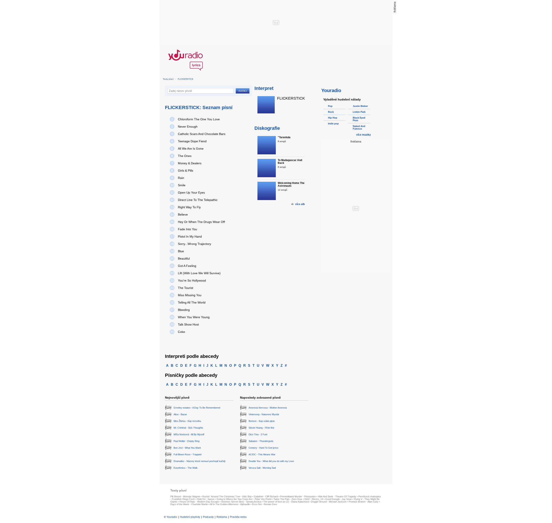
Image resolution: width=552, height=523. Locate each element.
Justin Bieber (360, 106)
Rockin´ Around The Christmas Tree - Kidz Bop (227, 496)
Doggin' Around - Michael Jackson (329, 501)
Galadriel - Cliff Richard (266, 496)
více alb (300, 204)
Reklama (221, 516)
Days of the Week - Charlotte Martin (189, 504)
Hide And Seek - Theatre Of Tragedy (337, 496)
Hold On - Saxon (205, 499)
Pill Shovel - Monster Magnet (185, 496)
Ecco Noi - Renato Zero (264, 504)
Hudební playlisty (190, 516)
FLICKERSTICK (185, 79)
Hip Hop (332, 117)
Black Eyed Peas (359, 119)
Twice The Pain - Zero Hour (287, 499)
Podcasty (208, 516)
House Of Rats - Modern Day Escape (199, 501)
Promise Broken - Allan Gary (363, 501)
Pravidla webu (238, 516)
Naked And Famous (359, 127)
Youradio (171, 516)
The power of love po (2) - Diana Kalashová (286, 501)
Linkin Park (359, 112)
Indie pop (333, 123)
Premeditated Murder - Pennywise (298, 496)
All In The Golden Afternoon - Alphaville (230, 504)
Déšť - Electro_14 (313, 499)
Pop (330, 106)
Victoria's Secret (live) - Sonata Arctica (241, 501)
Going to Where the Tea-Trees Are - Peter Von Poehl (243, 499)
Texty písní (168, 79)
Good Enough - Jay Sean (338, 499)
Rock (331, 112)
